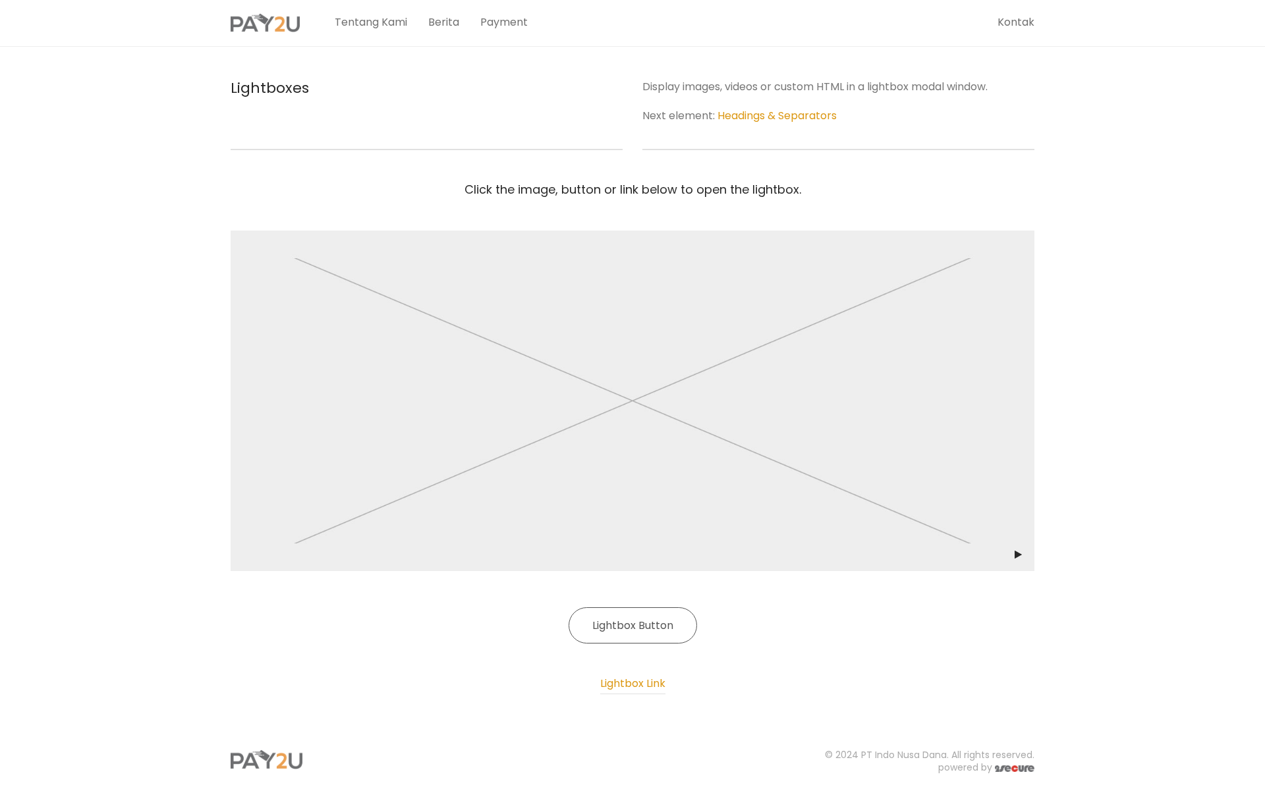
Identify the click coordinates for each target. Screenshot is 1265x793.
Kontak (1016, 22)
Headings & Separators (777, 115)
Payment (504, 22)
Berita (443, 22)
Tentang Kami (371, 22)
